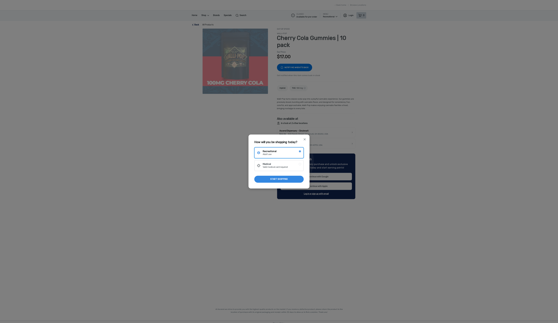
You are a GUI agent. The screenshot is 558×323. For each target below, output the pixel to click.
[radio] (279, 152)
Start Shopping (279, 179)
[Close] (305, 139)
